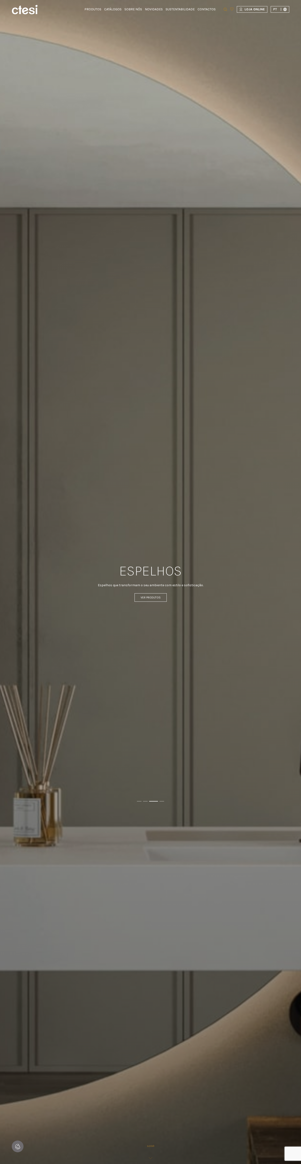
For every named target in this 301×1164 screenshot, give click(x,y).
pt (277, 9)
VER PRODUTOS (151, 597)
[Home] (25, 9)
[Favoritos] (232, 10)
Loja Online (255, 9)
